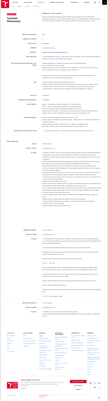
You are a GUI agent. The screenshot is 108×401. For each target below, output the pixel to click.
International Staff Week (77, 342)
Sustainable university (92, 338)
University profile (91, 335)
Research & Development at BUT (61, 338)
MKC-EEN (52, 130)
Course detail (36, 6)
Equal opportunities (92, 361)
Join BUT (25, 335)
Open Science (58, 358)
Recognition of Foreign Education (44, 361)
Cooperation (74, 2)
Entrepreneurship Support (45, 369)
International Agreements (77, 345)
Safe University (91, 345)
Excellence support (59, 341)
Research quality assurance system (62, 349)
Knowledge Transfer (60, 355)
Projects (57, 360)
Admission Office (43, 355)
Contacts (89, 369)
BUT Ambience (10, 335)
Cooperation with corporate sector (78, 336)
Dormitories (10, 341)
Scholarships (42, 363)
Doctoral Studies (43, 346)
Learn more (23, 388)
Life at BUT (15, 2)
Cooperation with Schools (77, 350)
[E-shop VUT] (99, 387)
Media (88, 371)
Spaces (9, 338)
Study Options (28, 2)
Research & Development (57, 2)
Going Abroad (42, 352)
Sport (8, 346)
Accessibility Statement (44, 395)
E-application (26, 346)
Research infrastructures (61, 353)
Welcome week (43, 357)
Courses (27, 6)
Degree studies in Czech (29, 343)
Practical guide (10, 351)
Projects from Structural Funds (61, 364)
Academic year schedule (45, 341)
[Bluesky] (99, 383)
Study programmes (44, 338)
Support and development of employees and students (94, 358)
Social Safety (42, 366)
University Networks (76, 348)
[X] (95, 383)
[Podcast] (95, 387)
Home (12, 6)
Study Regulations (43, 348)
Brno (8, 348)
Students (41, 2)
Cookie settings (78, 385)
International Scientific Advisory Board (60, 345)
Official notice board (92, 350)
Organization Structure (92, 348)
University (87, 2)
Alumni (89, 374)
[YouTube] (90, 383)
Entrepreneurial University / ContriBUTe (94, 341)
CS (104, 2)
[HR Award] (99, 398)
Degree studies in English (29, 341)
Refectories (10, 343)
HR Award (89, 366)
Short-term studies (27, 338)
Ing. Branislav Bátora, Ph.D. (48, 47)
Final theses (42, 343)
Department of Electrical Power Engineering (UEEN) (54, 52)
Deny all (78, 389)
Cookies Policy (42, 396)
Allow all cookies (78, 381)
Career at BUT (90, 354)
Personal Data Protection (45, 350)
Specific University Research (59, 368)
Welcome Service (75, 340)
